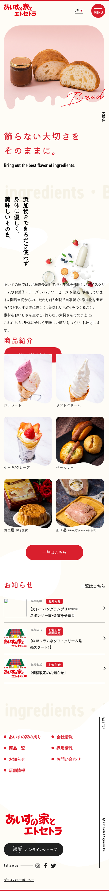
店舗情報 (17, 770)
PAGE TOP (103, 723)
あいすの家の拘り (25, 737)
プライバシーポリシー (19, 880)
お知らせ (17, 759)
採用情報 (65, 748)
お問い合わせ (69, 759)
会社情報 (65, 737)
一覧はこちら (93, 586)
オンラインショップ (41, 850)
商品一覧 (17, 748)
